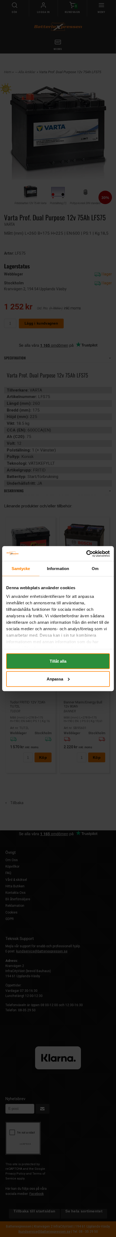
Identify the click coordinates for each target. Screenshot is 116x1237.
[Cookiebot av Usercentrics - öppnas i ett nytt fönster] (86, 553)
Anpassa (55, 678)
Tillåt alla (58, 661)
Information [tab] (58, 568)
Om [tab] (95, 568)
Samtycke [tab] (21, 568)
